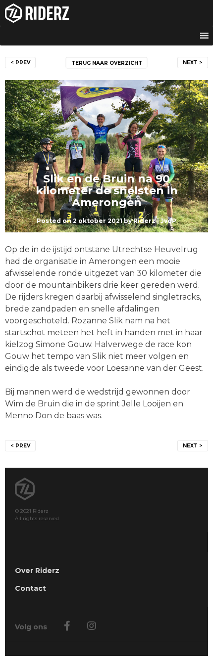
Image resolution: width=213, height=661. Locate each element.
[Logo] (106, 13)
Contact (30, 588)
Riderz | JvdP (154, 220)
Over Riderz (37, 570)
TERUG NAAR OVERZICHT (106, 63)
